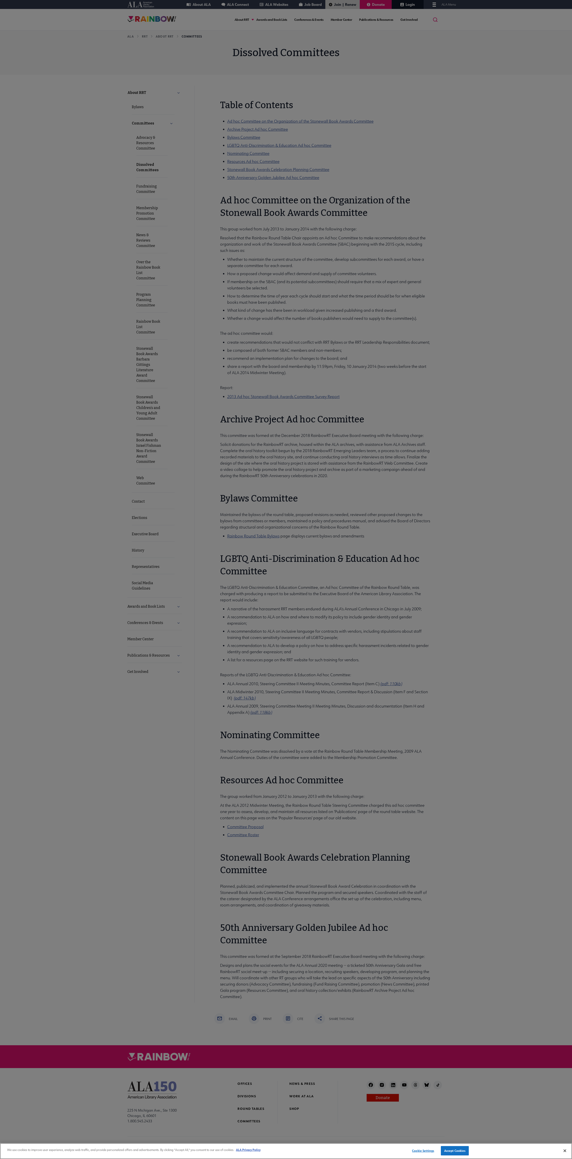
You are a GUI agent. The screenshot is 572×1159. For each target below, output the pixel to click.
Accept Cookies (455, 1151)
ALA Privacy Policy (248, 1150)
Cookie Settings (423, 1151)
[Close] (565, 1151)
